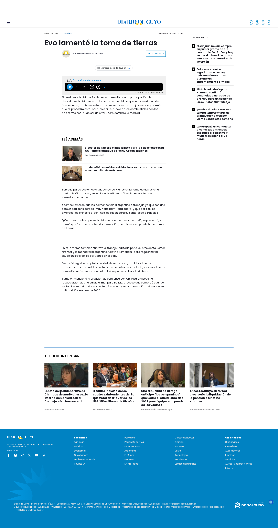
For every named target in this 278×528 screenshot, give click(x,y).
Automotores (232, 450)
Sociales (179, 446)
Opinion (179, 442)
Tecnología (181, 455)
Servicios (230, 459)
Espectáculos (132, 446)
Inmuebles (231, 446)
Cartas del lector (184, 437)
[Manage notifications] (271, 502)
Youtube (36, 455)
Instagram (15, 455)
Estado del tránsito (185, 463)
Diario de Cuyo (51, 33)
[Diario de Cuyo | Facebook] (251, 22)
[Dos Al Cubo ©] (249, 507)
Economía (80, 450)
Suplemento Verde (84, 459)
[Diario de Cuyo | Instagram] (257, 22)
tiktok (22, 455)
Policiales (129, 437)
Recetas (129, 459)
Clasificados (232, 442)
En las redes (131, 463)
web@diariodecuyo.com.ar (146, 503)
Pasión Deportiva (134, 442)
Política (68, 33)
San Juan (79, 442)
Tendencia (181, 459)
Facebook (8, 455)
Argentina (130, 450)
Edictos (229, 468)
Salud (178, 450)
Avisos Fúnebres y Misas (238, 463)
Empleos (230, 455)
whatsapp (43, 455)
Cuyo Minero (81, 455)
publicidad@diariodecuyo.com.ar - (33, 506)
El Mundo (129, 455)
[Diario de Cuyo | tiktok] (269, 22)
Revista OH (80, 463)
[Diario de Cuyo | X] (263, 22)
